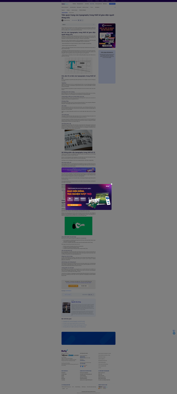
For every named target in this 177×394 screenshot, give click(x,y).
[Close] (111, 184)
